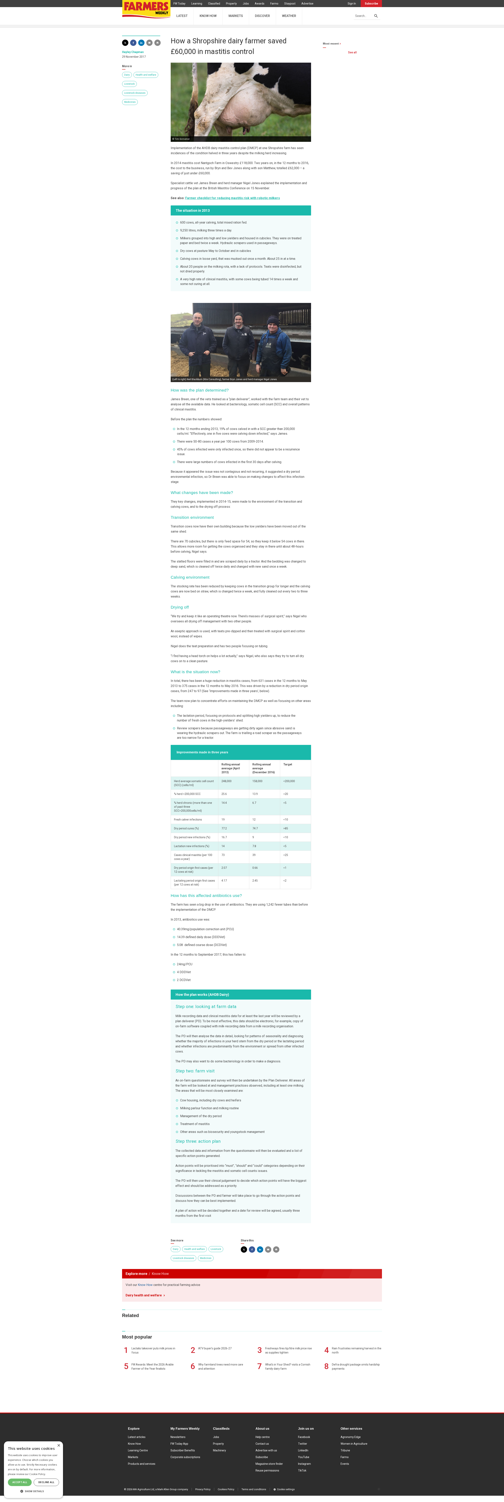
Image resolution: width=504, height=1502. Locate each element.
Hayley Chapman (133, 52)
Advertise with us (266, 1450)
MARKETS (236, 16)
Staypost (290, 3)
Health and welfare (146, 74)
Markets (133, 1457)
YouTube (303, 1457)
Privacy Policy (202, 1489)
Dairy (127, 74)
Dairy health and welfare (144, 1295)
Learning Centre (138, 1450)
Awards (259, 3)
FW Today (179, 3)
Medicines (130, 102)
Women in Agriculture (354, 1443)
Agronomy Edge (351, 1437)
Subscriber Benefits (182, 1450)
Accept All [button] (19, 1482)
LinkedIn (303, 1450)
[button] (33, 1491)
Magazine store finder (269, 1463)
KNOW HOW (208, 16)
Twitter (302, 1443)
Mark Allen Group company (172, 1489)
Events (345, 1463)
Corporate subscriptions (185, 1457)
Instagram (304, 1463)
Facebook (304, 1437)
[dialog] (33, 1469)
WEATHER (289, 16)
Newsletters (177, 1437)
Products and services (141, 1463)
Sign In (352, 3)
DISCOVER (262, 16)
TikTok (302, 1470)
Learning (196, 3)
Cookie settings (286, 1489)
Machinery (219, 1450)
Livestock (129, 84)
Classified (214, 3)
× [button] (58, 1445)
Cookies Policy (226, 1489)
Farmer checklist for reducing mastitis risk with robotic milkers (232, 198)
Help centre (263, 1437)
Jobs (246, 3)
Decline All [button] (46, 1482)
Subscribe (371, 3)
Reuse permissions (267, 1470)
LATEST (182, 16)
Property (231, 3)
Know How (145, 1285)
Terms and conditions (254, 1489)
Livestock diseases (134, 93)
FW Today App (179, 1443)
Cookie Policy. (37, 1474)
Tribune (345, 1450)
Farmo (274, 3)
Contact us (262, 1443)
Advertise (307, 3)
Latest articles (136, 1437)
